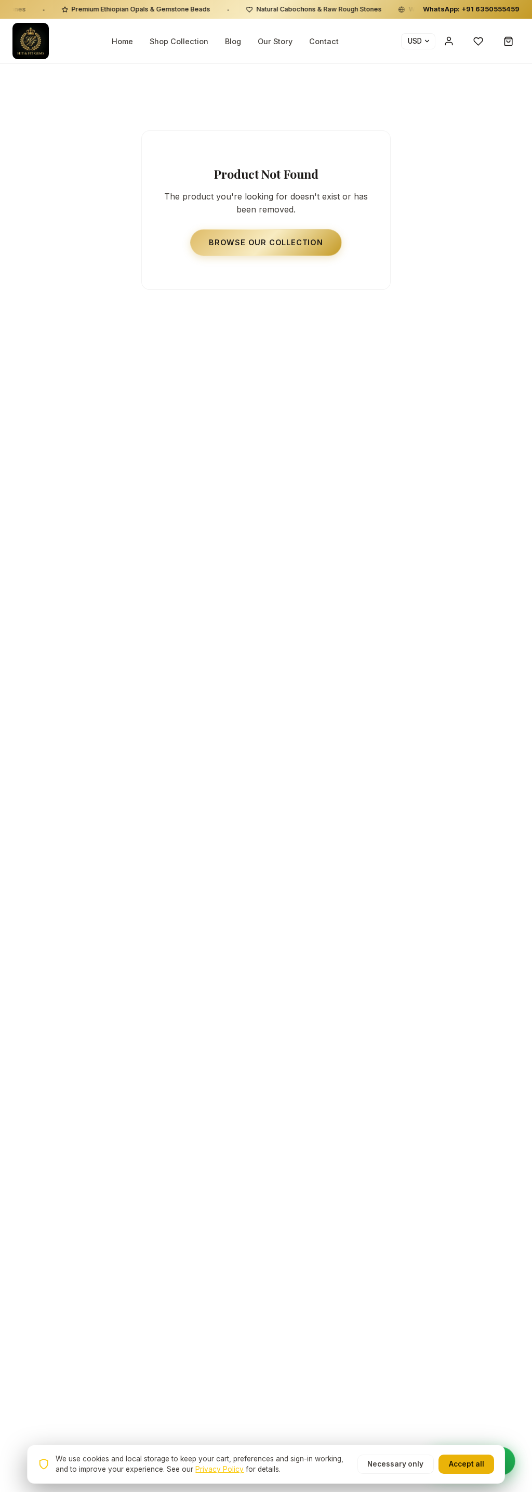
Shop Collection (179, 41)
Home (122, 41)
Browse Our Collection (266, 242)
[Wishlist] (478, 41)
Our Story (275, 41)
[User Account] (449, 41)
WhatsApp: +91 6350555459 (471, 9)
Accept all (466, 1464)
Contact (324, 41)
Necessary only (395, 1464)
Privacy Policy (219, 1469)
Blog (233, 41)
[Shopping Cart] (509, 41)
